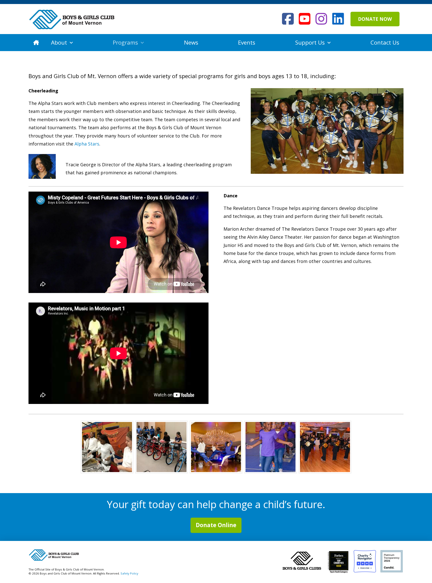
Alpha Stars (86, 144)
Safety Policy (129, 573)
